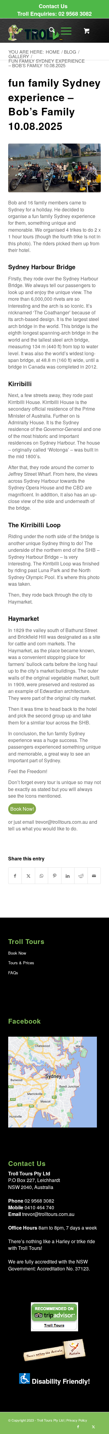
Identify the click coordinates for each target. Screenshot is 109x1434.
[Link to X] (93, 1426)
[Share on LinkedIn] (67, 876)
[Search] (49, 30)
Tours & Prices (21, 962)
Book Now (17, 953)
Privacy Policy (76, 1420)
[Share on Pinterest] (54, 876)
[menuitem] (53, 6)
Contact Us (53, 6)
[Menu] (63, 30)
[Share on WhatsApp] (41, 876)
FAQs (13, 972)
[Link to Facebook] (78, 1426)
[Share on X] (28, 876)
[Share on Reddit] (80, 876)
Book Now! (22, 808)
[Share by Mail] (94, 876)
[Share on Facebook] (14, 876)
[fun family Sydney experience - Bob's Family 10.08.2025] (54, 168)
